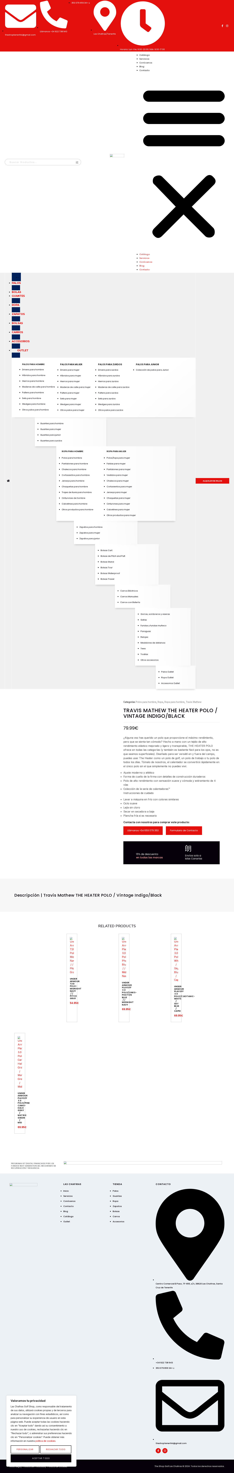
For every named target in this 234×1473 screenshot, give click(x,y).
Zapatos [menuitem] (18, 314)
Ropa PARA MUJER (116, 451)
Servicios (144, 59)
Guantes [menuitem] (18, 295)
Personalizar (25, 1449)
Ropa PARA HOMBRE (72, 451)
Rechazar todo (55, 1449)
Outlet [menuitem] (22, 350)
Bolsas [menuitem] (17, 323)
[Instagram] (227, 26)
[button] (183, 162)
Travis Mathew (194, 702)
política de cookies (45, 1441)
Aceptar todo (41, 1458)
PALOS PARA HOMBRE (33, 364)
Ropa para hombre (174, 702)
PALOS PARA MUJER (71, 364)
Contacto (144, 70)
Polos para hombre (146, 702)
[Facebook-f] (222, 26)
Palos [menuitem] (16, 283)
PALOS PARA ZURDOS (110, 364)
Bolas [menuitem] (16, 292)
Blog (141, 66)
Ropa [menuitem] (15, 305)
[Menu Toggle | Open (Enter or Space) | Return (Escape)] (16, 277)
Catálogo (144, 55)
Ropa (160, 702)
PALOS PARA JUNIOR (147, 364)
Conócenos (145, 62)
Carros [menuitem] (17, 332)
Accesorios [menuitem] (21, 341)
